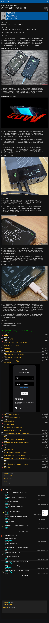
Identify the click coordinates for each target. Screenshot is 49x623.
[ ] (6, 494)
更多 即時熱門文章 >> (24, 575)
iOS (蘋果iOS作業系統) (12, 5)
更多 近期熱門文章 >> (24, 531)
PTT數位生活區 (4, 5)
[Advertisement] (24, 589)
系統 (8, 473)
